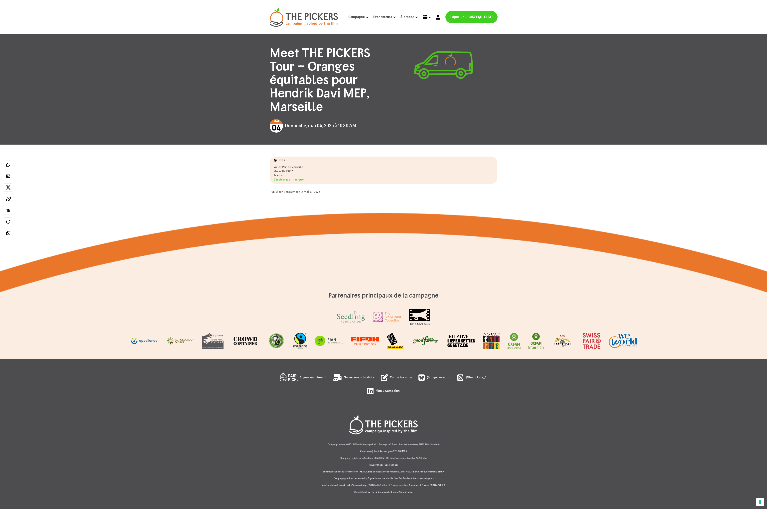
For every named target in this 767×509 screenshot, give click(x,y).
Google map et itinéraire (289, 179)
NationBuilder (406, 492)
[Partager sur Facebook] (8, 221)
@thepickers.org (439, 377)
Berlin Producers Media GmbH (428, 471)
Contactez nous (401, 377)
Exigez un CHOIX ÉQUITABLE (471, 17)
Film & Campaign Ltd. (365, 444)
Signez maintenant (313, 377)
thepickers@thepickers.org (374, 451)
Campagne (356, 17)
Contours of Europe (418, 485)
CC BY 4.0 (374, 485)
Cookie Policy (391, 465)
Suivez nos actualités (359, 377)
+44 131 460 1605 (398, 451)
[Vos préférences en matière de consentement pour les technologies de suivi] (760, 502)
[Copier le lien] (8, 165)
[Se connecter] (438, 17)
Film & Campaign (388, 390)
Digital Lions (374, 478)
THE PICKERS (365, 471)
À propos (407, 17)
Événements (382, 17)
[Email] (8, 176)
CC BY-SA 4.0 (438, 485)
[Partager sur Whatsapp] (8, 233)
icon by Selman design (355, 485)
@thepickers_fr (476, 377)
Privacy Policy (376, 465)
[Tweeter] (8, 187)
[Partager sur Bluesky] (8, 199)
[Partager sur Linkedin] (8, 210)
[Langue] (427, 17)
